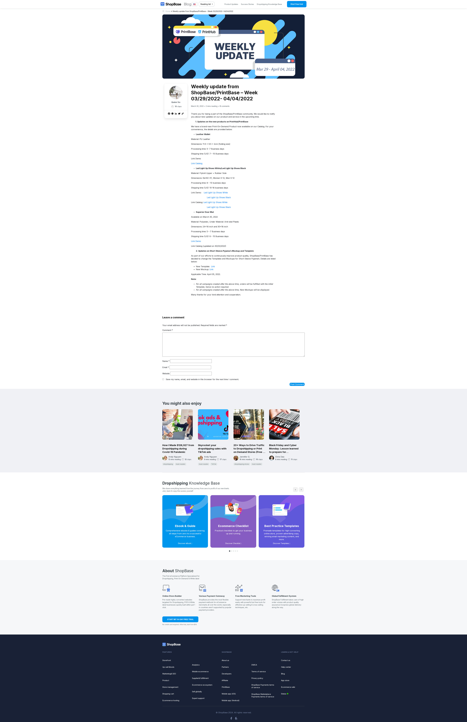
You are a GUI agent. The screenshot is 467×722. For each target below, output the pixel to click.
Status (283, 694)
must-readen (180, 464)
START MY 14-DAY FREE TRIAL (180, 619)
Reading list (205, 4)
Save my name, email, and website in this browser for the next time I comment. (202, 379)
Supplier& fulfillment (200, 678)
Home (168, 11)
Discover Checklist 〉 (233, 543)
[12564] (172, 106)
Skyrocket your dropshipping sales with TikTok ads (212, 448)
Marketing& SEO (169, 674)
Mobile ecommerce (200, 671)
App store (285, 680)
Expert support (198, 698)
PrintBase (226, 687)
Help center (286, 667)
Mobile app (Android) (230, 700)
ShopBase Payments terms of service (262, 686)
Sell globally (197, 691)
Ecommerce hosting (170, 700)
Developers (226, 674)
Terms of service (258, 671)
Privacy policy (257, 678)
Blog (283, 674)
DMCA (254, 665)
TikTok (213, 464)
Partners (225, 667)
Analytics (196, 665)
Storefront (166, 660)
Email (165, 367)
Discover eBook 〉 (185, 543)
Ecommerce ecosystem (202, 685)
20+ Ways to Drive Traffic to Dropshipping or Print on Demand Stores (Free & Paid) (249, 449)
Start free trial (297, 4)
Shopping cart (168, 694)
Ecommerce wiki (288, 687)
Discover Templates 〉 (281, 543)
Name (166, 361)
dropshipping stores (241, 464)
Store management (170, 687)
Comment (167, 330)
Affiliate (225, 680)
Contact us (285, 660)
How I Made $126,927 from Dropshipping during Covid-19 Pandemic (178, 448)
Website (166, 373)
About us (225, 660)
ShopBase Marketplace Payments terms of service (262, 695)
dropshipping (168, 464)
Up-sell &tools (168, 667)
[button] (229, 551)
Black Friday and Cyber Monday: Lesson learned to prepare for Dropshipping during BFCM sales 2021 (285, 449)
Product (165, 680)
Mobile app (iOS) (229, 694)
